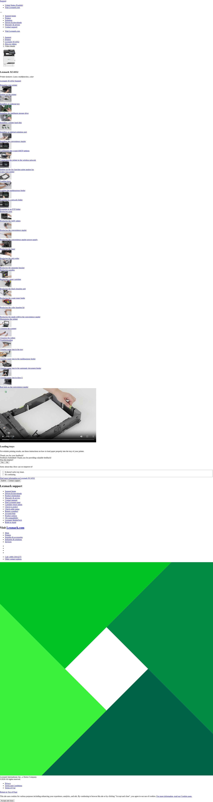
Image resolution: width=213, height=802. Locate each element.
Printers (8, 40)
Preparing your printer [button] (8, 85)
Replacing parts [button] (6, 211)
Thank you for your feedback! (11, 455)
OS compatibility (11, 518)
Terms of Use (10, 788)
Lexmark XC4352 (12, 42)
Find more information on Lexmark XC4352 (17, 478)
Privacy (8, 783)
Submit (3, 481)
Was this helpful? (6, 460)
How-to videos (11, 44)
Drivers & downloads (13, 493)
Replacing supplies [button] (7, 270)
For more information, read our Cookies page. (174, 796)
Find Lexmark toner (12, 502)
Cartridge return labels (13, 505)
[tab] (106, 85)
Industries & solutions (13, 539)
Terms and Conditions (13, 786)
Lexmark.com (15, 527)
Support (8, 37)
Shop (7, 533)
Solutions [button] (8, 20)
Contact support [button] (11, 27)
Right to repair (10, 522)
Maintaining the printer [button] (9, 319)
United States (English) (14, 5)
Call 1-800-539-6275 (13, 557)
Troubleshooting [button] (6, 340)
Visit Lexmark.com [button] (12, 7)
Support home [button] (10, 16)
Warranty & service (12, 498)
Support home (10, 491)
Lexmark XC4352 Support (10, 81)
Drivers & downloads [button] (13, 22)
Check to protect (11, 507)
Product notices (11, 516)
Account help (10, 513)
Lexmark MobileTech (13, 520)
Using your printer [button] (7, 172)
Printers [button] (8, 18)
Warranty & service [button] (12, 25)
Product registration (12, 496)
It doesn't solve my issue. (14, 472)
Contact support (14, 481)
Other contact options (13, 559)
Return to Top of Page (8, 792)
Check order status (12, 509)
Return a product (11, 511)
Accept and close (7, 801)
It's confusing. (10, 474)
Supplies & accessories (14, 537)
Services (8, 542)
